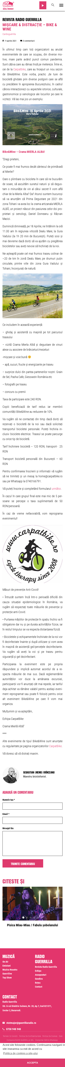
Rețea (37, 982)
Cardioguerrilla (9, 34)
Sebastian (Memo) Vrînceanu (38, 772)
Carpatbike (19, 69)
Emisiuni (6, 965)
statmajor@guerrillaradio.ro (21, 1022)
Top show (7, 977)
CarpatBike (55, 746)
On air (5, 961)
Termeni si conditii (10, 1036)
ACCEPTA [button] (32, 1062)
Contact (38, 986)
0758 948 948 (13, 1029)
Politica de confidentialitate (30, 1036)
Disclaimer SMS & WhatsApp (46, 1040)
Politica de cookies (49, 1036)
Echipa (38, 970)
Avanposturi (40, 974)
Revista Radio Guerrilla (22, 19)
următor (56, 488)
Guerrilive (7, 973)
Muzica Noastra (9, 969)
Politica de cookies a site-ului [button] (20, 1053)
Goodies (39, 978)
